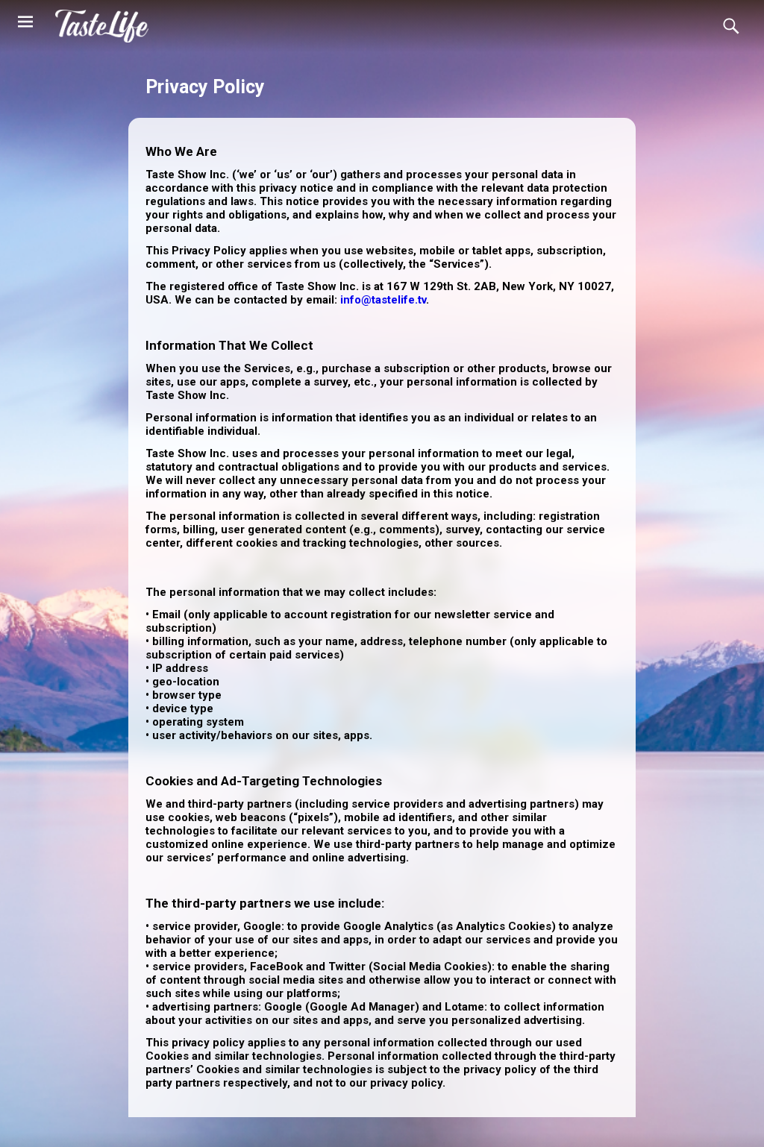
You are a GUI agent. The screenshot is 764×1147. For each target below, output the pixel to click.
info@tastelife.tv (383, 300)
